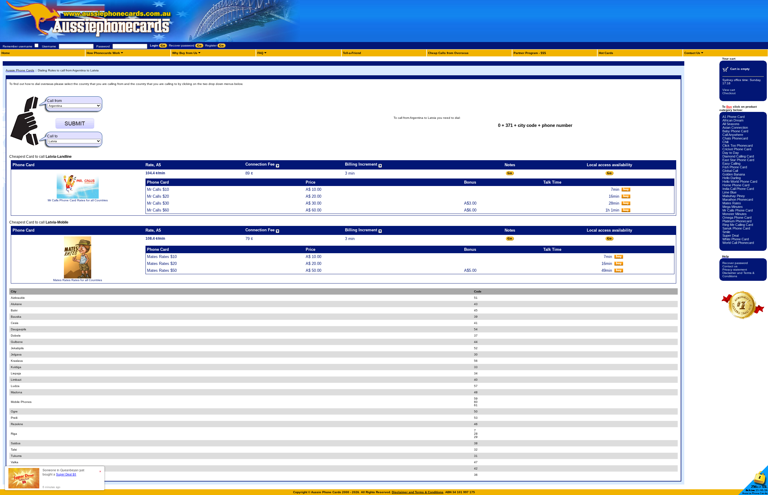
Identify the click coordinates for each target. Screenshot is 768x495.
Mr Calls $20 (158, 196)
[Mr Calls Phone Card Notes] (510, 173)
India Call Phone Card (738, 188)
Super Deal (730, 235)
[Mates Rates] (77, 277)
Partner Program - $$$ (530, 53)
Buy (729, 106)
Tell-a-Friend (352, 53)
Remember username (17, 46)
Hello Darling (731, 178)
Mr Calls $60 (158, 210)
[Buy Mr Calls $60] (626, 210)
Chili (725, 142)
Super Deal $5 (66, 474)
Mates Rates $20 (162, 263)
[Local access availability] (609, 173)
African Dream (732, 120)
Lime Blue (729, 192)
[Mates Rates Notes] (510, 238)
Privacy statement (734, 269)
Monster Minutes (734, 214)
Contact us (729, 266)
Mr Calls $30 (158, 203)
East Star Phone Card (738, 160)
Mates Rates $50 (162, 270)
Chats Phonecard (735, 138)
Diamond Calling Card (738, 156)
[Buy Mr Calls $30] (626, 204)
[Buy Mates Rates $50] (618, 271)
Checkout (729, 93)
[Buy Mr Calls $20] (626, 197)
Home (6, 53)
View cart (728, 90)
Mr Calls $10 (158, 189)
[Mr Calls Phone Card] (78, 197)
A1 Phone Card (733, 116)
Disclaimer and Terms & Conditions (417, 492)
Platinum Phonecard (737, 221)
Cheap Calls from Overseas (448, 53)
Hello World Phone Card (739, 181)
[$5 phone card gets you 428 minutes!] (105, 41)
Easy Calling (731, 163)
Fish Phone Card (734, 167)
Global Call (730, 170)
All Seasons (731, 124)
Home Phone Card (735, 185)
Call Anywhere (732, 134)
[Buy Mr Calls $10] (626, 190)
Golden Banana (733, 174)
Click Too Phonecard (737, 145)
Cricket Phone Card (736, 149)
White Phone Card (735, 239)
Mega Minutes (732, 206)
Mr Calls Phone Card (737, 210)
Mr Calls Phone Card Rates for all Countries (78, 200)
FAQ (260, 53)
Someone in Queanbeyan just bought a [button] (63, 472)
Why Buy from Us (184, 53)
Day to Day (730, 152)
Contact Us (692, 53)
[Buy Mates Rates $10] (618, 257)
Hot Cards (606, 53)
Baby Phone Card (735, 131)
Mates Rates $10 (162, 256)
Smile (726, 232)
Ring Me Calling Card (737, 224)
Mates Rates (731, 203)
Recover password (735, 263)
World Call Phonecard (738, 242)
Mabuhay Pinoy (733, 196)
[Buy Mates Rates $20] (618, 264)
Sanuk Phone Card (736, 228)
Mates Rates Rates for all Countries (77, 280)
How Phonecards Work (103, 53)
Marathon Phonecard (737, 199)
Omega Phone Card (737, 217)
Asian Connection (735, 127)
